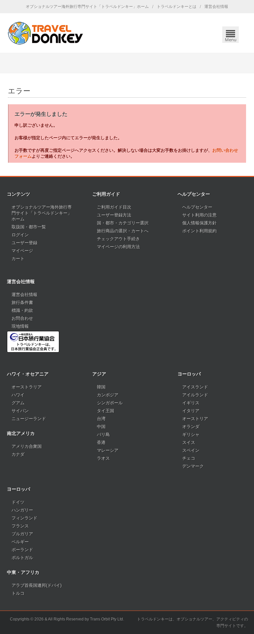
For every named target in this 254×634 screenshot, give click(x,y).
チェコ (188, 458)
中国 (101, 426)
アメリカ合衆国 (27, 446)
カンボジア (107, 394)
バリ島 (103, 434)
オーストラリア (27, 386)
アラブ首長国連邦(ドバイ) (37, 585)
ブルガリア (22, 533)
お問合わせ (22, 318)
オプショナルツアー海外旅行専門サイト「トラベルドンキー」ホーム (87, 6)
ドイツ (18, 502)
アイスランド (195, 386)
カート (18, 258)
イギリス (190, 402)
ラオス (103, 458)
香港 (101, 442)
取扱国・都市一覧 (29, 226)
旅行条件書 (22, 302)
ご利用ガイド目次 (114, 207)
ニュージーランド (29, 418)
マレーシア (107, 450)
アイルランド (195, 394)
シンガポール (110, 402)
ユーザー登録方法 (114, 215)
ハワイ (18, 394)
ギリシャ (190, 434)
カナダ (18, 454)
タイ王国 (105, 410)
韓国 (101, 386)
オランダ (190, 426)
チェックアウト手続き (118, 238)
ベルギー (20, 541)
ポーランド (22, 549)
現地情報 (20, 326)
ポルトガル (22, 557)
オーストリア (195, 418)
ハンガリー (22, 510)
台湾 (101, 418)
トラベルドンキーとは (176, 6)
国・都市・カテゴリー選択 (122, 222)
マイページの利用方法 (118, 246)
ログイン (20, 234)
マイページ (22, 250)
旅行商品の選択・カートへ (122, 230)
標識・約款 (22, 310)
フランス (20, 525)
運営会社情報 (216, 6)
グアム (18, 402)
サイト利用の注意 (199, 215)
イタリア (190, 410)
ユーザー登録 (24, 242)
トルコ (18, 593)
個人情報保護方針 (199, 222)
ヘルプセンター (197, 207)
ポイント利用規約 (199, 230)
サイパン (20, 410)
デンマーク (193, 466)
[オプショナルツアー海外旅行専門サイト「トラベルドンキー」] (45, 33)
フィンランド (24, 518)
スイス (188, 442)
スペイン (190, 450)
